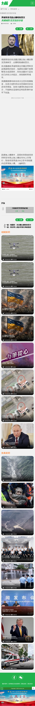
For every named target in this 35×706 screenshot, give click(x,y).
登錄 (23, 211)
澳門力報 (3, 9)
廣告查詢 (30, 683)
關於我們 (4, 683)
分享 (31, 29)
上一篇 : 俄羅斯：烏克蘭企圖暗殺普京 (17, 225)
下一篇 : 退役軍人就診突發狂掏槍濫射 (17, 227)
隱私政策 (23, 683)
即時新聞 (13, 9)
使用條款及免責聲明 (14, 683)
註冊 (16, 211)
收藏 (20, 29)
